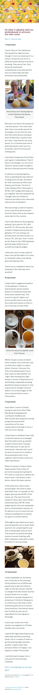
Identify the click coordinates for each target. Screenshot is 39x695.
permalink (16, 677)
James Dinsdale (16, 689)
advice (21, 675)
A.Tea (5, 16)
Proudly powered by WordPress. (14, 687)
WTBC (31, 675)
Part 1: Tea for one (13, 39)
